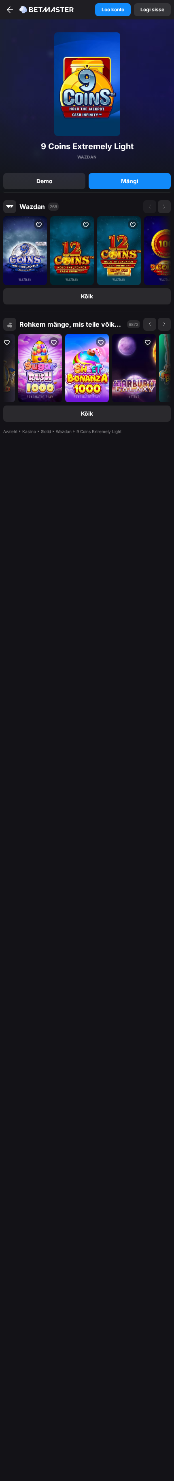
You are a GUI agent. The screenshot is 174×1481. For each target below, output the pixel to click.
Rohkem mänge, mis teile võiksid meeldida (71, 324)
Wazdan (32, 207)
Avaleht (10, 431)
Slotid (46, 431)
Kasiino (29, 431)
